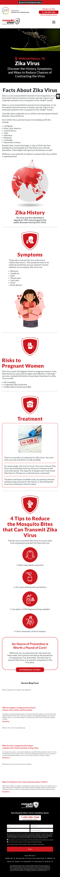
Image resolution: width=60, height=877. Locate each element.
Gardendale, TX (28, 861)
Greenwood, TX (39, 861)
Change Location (48, 9)
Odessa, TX (10, 861)
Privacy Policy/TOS (43, 837)
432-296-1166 (49, 12)
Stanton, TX (18, 861)
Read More (6, 721)
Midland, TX (51, 858)
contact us (35, 837)
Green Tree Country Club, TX (37, 858)
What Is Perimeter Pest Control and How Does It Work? (25, 782)
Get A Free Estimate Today (31, 2)
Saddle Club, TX (10, 858)
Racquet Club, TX (21, 858)
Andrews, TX (49, 861)
